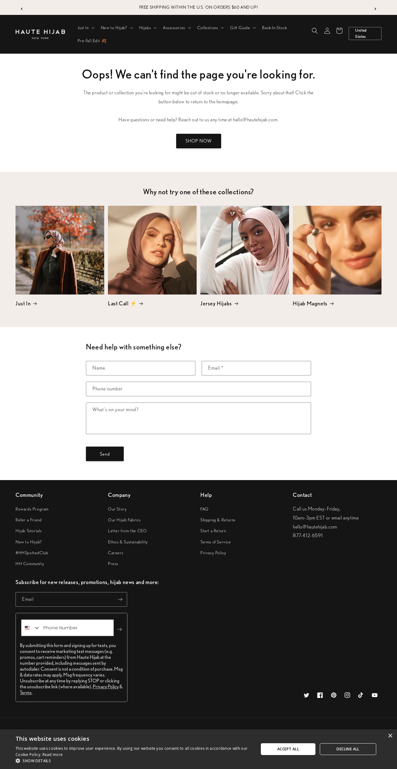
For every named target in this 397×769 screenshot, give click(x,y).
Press (113, 563)
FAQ (204, 508)
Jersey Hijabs (216, 303)
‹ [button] (22, 7)
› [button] (375, 7)
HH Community (30, 563)
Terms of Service (215, 541)
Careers (115, 552)
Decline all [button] (348, 749)
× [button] (390, 736)
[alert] (198, 749)
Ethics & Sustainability (128, 541)
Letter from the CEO (127, 530)
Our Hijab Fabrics (124, 519)
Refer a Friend (29, 519)
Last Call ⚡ (122, 303)
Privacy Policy (213, 552)
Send (105, 454)
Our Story (117, 508)
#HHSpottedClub (32, 552)
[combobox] (30, 628)
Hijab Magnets (310, 303)
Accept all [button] (288, 749)
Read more (52, 754)
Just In (23, 303)
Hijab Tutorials (29, 530)
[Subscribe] (120, 599)
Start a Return (213, 530)
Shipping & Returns (217, 519)
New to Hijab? (29, 541)
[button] (85, 27)
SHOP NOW (198, 141)
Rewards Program (32, 508)
